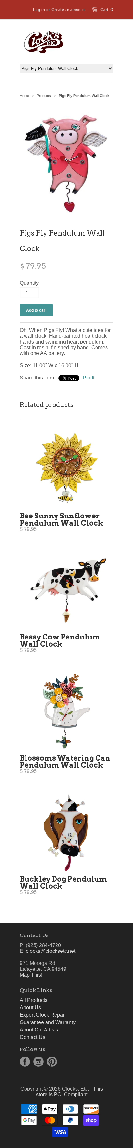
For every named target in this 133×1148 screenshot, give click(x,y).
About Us (30, 1007)
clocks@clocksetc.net (50, 951)
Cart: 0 (106, 9)
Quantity (29, 283)
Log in (39, 9)
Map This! (31, 975)
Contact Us (32, 1037)
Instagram (38, 1062)
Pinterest (52, 1062)
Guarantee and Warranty (48, 1022)
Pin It (88, 377)
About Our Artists (39, 1029)
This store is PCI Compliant (69, 1091)
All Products (33, 1000)
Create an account (68, 9)
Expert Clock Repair (43, 1015)
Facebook (25, 1062)
